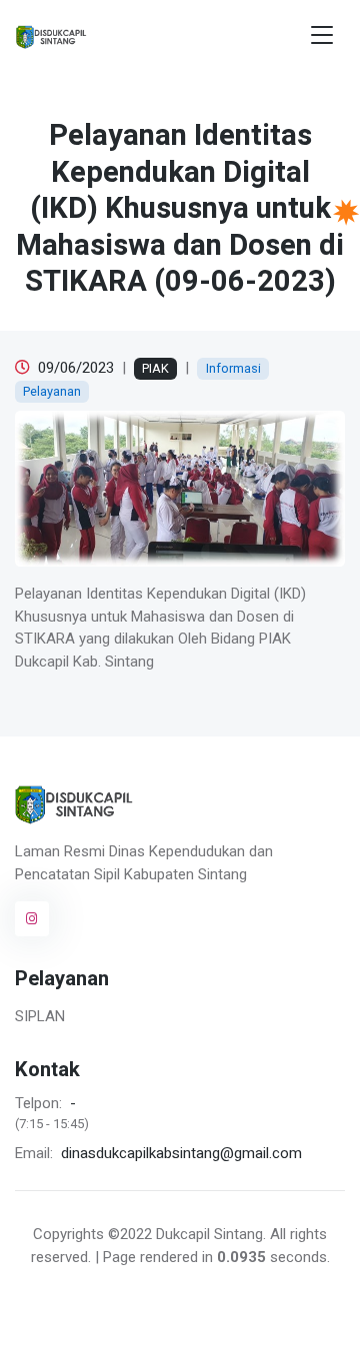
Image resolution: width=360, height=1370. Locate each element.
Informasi (233, 368)
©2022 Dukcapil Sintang (185, 1234)
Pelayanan (52, 391)
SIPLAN (40, 1016)
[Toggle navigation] (322, 35)
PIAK (155, 368)
